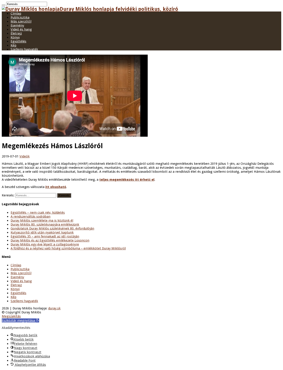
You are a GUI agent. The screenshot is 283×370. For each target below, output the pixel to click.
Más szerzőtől (21, 21)
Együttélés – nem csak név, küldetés (38, 213)
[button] (20, 320)
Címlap (16, 13)
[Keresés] (3, 5)
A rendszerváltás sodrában (30, 217)
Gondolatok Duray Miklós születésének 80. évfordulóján (52, 228)
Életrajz (16, 33)
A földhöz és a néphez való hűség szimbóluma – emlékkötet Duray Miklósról (68, 248)
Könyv (15, 37)
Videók (24, 156)
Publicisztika (20, 17)
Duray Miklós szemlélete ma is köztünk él (42, 220)
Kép (13, 45)
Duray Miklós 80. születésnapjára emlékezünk (45, 224)
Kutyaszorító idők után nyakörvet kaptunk (42, 232)
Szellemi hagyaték (24, 49)
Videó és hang (21, 29)
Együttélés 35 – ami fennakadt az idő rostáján (45, 236)
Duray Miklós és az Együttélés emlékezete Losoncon (50, 240)
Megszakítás (11, 316)
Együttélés (18, 41)
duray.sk (54, 308)
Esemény (17, 25)
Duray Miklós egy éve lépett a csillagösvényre (45, 244)
